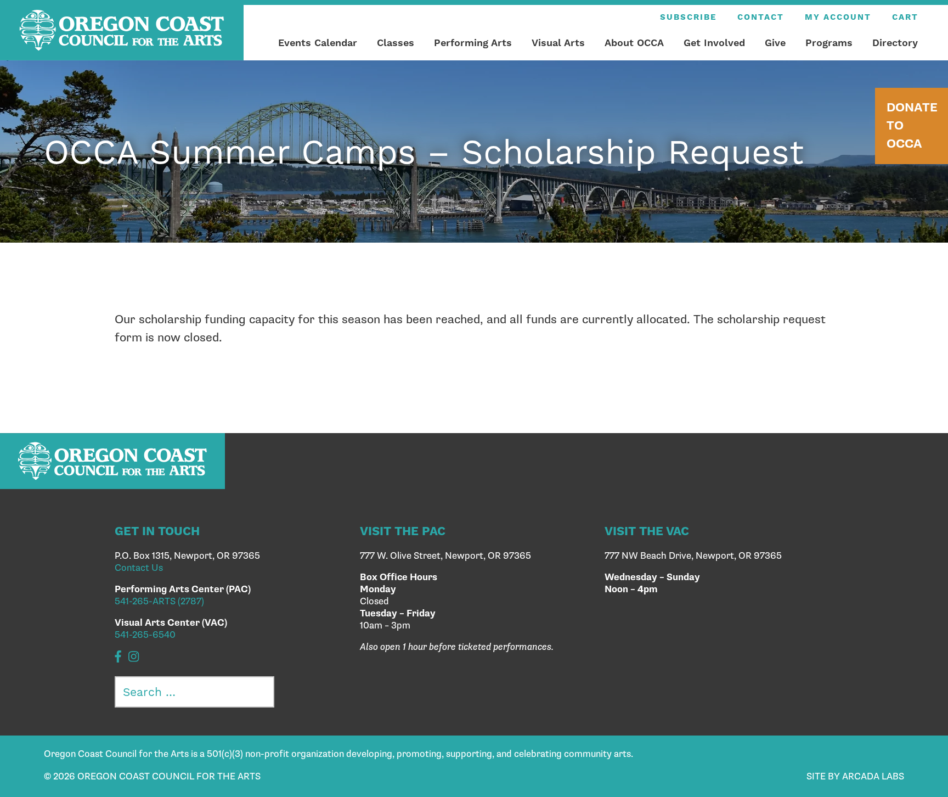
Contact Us (139, 568)
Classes (395, 42)
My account (838, 17)
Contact (760, 17)
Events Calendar (317, 42)
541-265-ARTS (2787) (159, 602)
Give (775, 42)
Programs (829, 42)
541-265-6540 (145, 635)
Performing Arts (473, 42)
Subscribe (688, 17)
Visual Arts (558, 42)
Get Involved (714, 42)
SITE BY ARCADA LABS (855, 777)
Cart (905, 17)
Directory (895, 42)
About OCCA (634, 42)
